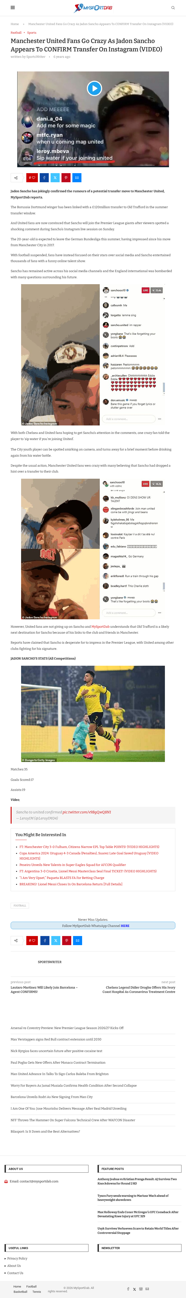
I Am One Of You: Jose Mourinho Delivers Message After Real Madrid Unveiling (69, 1109)
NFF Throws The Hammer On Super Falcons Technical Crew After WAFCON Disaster (73, 1120)
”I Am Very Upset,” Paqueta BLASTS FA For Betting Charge (62, 878)
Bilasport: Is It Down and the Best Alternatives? (45, 1132)
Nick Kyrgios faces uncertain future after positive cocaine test (56, 1051)
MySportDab (100, 627)
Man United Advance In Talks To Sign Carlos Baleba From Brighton (60, 1074)
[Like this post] (33, 177)
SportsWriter (49, 962)
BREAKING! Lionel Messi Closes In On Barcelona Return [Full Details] (71, 884)
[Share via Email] (76, 177)
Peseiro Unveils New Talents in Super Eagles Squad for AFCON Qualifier (73, 865)
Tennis (36, 1291)
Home (15, 24)
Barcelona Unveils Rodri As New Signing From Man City (52, 1097)
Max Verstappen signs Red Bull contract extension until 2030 (56, 1039)
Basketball (20, 1291)
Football (20, 905)
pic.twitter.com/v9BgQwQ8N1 (87, 812)
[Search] (173, 8)
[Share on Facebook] (44, 177)
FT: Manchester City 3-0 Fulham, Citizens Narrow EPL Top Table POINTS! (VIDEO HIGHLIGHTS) (89, 847)
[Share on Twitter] (55, 177)
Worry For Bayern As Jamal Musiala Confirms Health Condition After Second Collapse (74, 1086)
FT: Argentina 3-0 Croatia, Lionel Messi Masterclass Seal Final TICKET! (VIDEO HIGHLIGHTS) (88, 871)
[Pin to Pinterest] (66, 177)
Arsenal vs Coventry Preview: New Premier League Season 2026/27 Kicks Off (67, 1028)
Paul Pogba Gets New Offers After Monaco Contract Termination (58, 1063)
